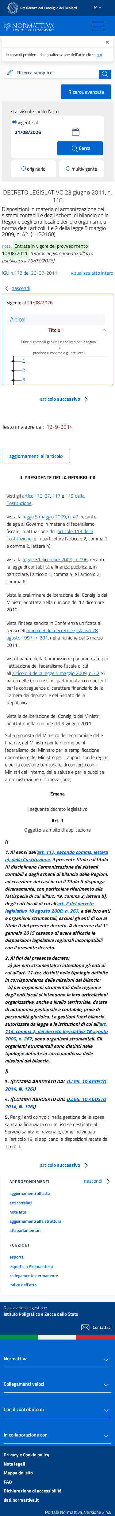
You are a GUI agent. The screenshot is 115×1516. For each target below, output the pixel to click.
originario (36, 168)
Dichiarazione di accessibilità (33, 1490)
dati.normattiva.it (21, 1499)
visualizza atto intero (92, 272)
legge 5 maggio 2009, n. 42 (51, 516)
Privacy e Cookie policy (26, 1454)
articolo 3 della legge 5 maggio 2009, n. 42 (55, 673)
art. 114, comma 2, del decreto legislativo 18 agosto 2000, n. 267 (56, 1031)
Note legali (14, 1463)
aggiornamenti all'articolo (36, 456)
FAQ (8, 1481)
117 (56, 495)
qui (99, 54)
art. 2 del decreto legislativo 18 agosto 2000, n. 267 (49, 907)
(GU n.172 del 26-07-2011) (30, 272)
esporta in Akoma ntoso (31, 1266)
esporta (17, 1257)
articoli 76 (32, 495)
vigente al (28, 122)
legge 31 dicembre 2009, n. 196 (55, 559)
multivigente (84, 168)
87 (47, 495)
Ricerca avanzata (86, 91)
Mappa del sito (18, 1472)
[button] (76, 132)
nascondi (21, 288)
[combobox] (57, 73)
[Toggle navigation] (97, 26)
